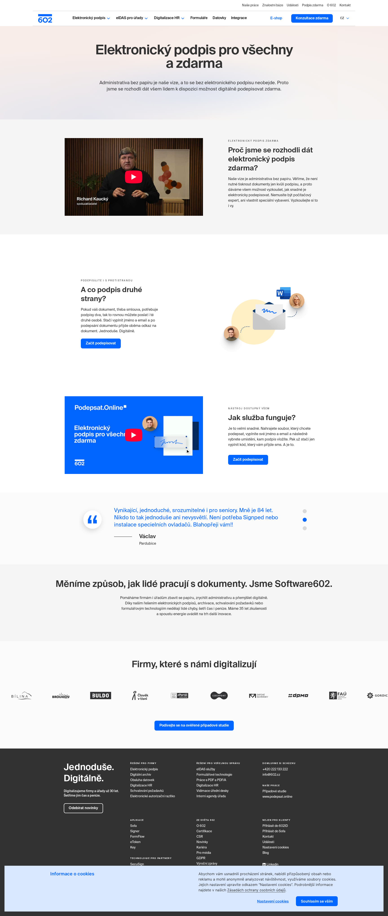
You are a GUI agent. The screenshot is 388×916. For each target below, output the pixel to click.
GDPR (200, 858)
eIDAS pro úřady (129, 18)
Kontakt (345, 5)
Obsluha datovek (142, 780)
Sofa (133, 826)
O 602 (331, 5)
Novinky (202, 842)
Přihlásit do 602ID (275, 826)
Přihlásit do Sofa (273, 831)
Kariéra (201, 847)
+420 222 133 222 (275, 769)
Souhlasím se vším (317, 901)
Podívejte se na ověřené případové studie (194, 725)
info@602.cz (271, 774)
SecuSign (137, 864)
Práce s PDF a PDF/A (211, 780)
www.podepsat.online (277, 796)
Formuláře (198, 18)
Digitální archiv (140, 774)
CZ (342, 18)
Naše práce (250, 5)
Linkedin (272, 864)
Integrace (239, 18)
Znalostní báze (272, 5)
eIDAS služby (205, 769)
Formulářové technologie (214, 774)
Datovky (219, 18)
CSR (199, 836)
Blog (265, 852)
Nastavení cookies (275, 847)
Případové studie (274, 791)
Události (292, 5)
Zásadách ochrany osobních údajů (256, 890)
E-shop (276, 18)
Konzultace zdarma (312, 18)
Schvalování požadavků (147, 791)
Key (133, 847)
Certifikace (204, 831)
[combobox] (342, 18)
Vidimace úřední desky (212, 791)
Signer (134, 831)
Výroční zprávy (206, 863)
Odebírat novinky (83, 808)
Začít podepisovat (101, 343)
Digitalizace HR (167, 18)
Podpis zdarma (312, 5)
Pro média (203, 852)
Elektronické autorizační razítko (152, 796)
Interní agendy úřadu (211, 796)
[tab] (305, 511)
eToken (135, 842)
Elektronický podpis (89, 18)
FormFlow (137, 836)
